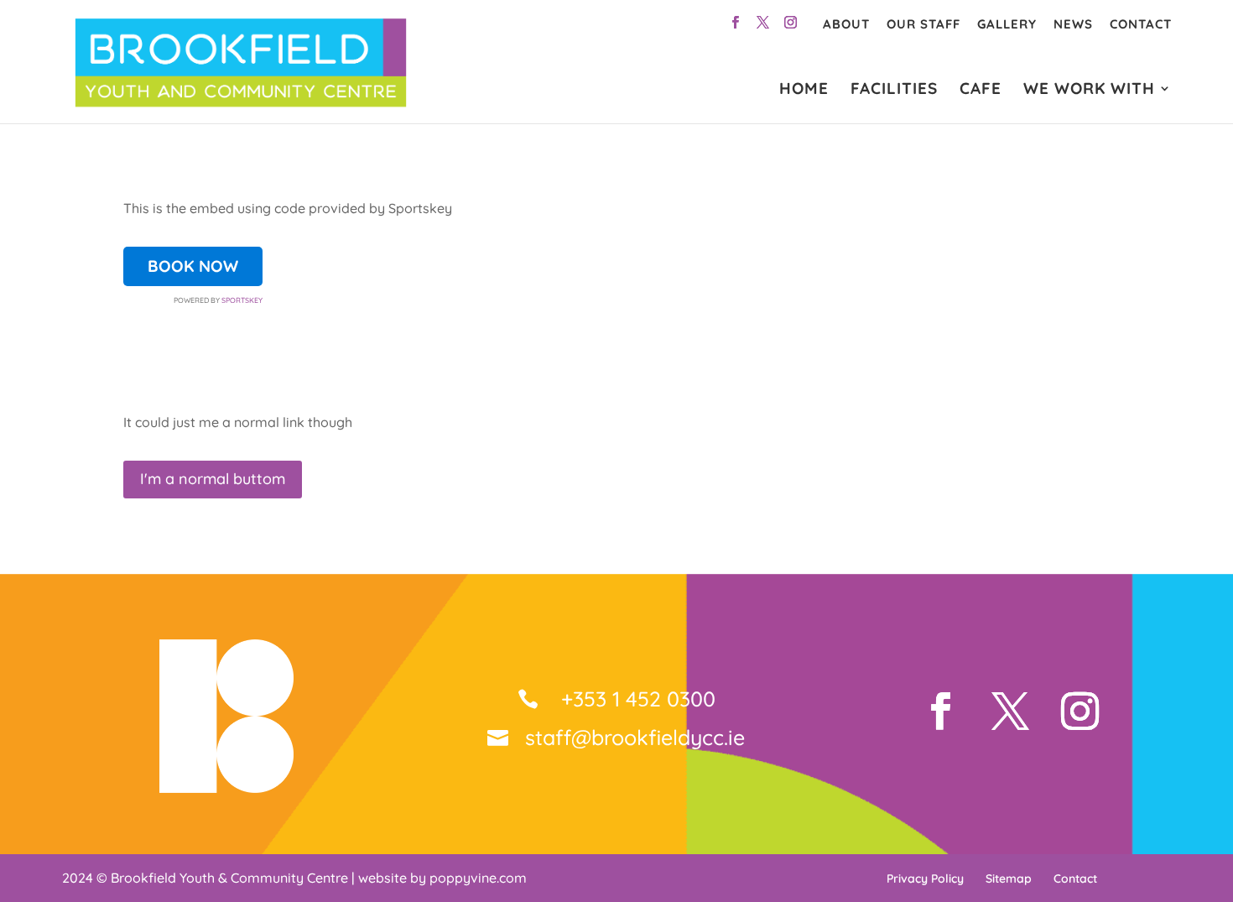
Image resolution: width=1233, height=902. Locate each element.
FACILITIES (894, 90)
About (846, 24)
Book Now (193, 266)
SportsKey (242, 300)
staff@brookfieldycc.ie (635, 737)
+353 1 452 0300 (635, 699)
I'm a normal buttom (212, 478)
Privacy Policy (925, 878)
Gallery (1007, 24)
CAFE (980, 90)
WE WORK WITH (1089, 90)
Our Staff (923, 24)
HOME (804, 90)
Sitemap (1009, 878)
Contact (1141, 24)
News (1073, 24)
